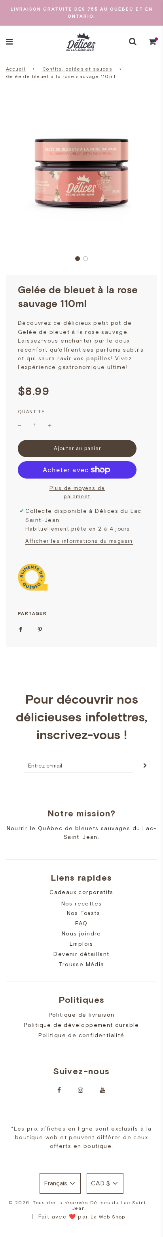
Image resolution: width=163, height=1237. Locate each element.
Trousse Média (81, 964)
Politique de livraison (82, 1015)
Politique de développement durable (81, 1025)
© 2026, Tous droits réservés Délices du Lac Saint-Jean (78, 1205)
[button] (77, 258)
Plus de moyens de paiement (77, 492)
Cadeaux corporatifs (81, 892)
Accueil (16, 69)
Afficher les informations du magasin (79, 541)
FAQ (81, 923)
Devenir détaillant (81, 954)
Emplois (81, 944)
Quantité (31, 411)
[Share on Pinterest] (40, 629)
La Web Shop (108, 1217)
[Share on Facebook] (20, 629)
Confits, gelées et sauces (77, 69)
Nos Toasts (83, 913)
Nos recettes (81, 903)
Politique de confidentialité (81, 1035)
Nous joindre (81, 933)
